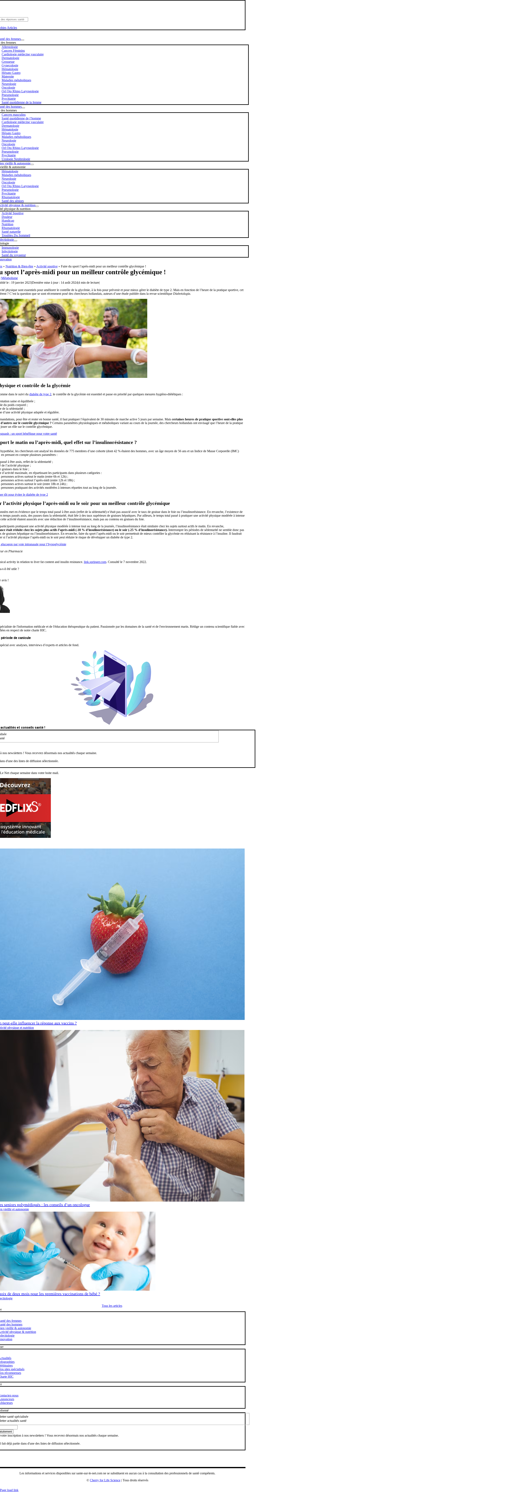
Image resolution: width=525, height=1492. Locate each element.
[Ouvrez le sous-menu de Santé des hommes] (23, 107)
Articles (12, 27)
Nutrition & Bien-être (19, 266)
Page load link (9, 1490)
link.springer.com (95, 562)
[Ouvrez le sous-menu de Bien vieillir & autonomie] (32, 164)
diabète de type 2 (40, 394)
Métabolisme (9, 278)
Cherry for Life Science (105, 1480)
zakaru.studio (130, 1487)
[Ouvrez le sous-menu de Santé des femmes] (22, 40)
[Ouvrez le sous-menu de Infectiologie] (15, 240)
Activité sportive (47, 266)
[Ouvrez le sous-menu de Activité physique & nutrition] (37, 206)
